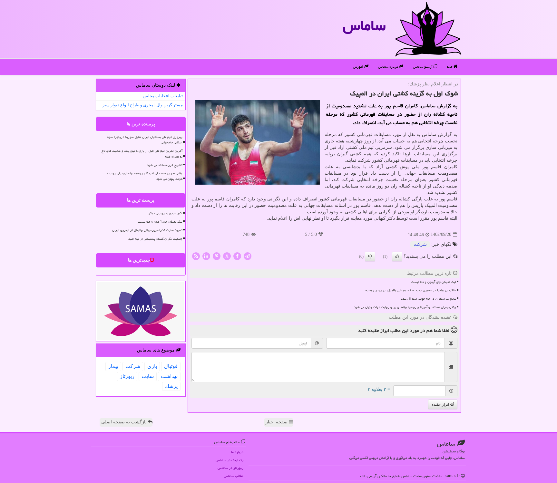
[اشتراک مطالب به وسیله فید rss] (195, 255)
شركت (420, 244)
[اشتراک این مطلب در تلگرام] (247, 255)
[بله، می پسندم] (397, 256)
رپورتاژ (127, 376)
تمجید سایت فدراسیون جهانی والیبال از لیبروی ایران (147, 230)
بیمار (113, 366)
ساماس (364, 25)
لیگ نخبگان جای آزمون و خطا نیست (433, 282)
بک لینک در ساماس (229, 460)
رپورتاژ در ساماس (230, 467)
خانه (450, 66)
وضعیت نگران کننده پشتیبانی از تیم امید (155, 239)
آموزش (358, 66)
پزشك (171, 386)
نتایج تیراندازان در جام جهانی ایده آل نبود (428, 298)
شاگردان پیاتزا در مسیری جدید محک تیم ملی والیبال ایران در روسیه (411, 290)
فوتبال (171, 366)
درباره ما (237, 452)
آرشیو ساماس (423, 66)
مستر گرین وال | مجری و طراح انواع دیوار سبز (143, 104)
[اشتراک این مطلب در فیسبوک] (237, 255)
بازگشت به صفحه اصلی (124, 422)
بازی (152, 366)
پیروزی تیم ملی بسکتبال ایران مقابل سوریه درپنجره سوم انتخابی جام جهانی (144, 140)
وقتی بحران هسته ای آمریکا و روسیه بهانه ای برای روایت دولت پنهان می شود (405, 307)
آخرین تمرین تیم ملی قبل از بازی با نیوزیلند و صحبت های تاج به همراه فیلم (142, 153)
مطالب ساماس (233, 475)
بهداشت (169, 376)
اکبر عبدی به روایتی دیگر (165, 213)
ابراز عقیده (441, 404)
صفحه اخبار (277, 422)
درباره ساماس (388, 66)
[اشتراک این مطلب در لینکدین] (206, 255)
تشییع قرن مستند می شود (164, 165)
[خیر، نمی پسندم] (370, 256)
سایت (148, 376)
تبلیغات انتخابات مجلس (163, 95)
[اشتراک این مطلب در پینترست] (216, 255)
